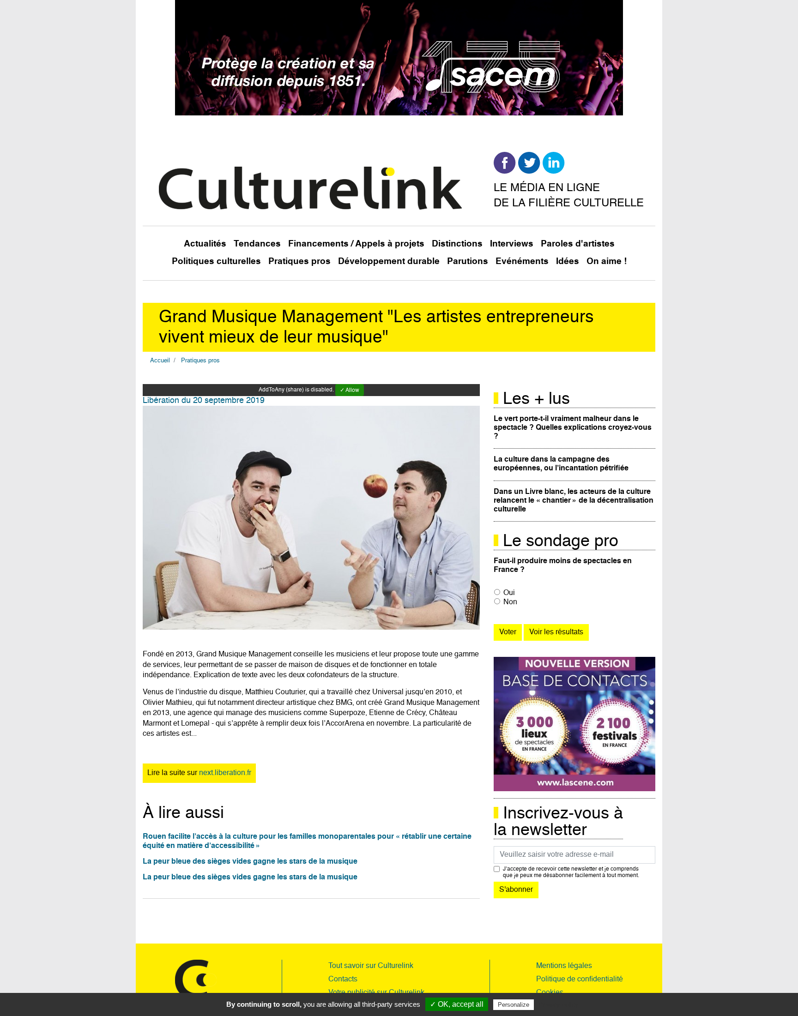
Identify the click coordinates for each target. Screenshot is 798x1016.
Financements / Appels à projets (356, 244)
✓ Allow (349, 390)
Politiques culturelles (216, 261)
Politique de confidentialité (579, 979)
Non (510, 602)
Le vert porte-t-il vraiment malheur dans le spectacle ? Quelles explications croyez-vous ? (573, 427)
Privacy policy (558, 1004)
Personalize (513, 1004)
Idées (567, 261)
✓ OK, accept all (457, 1004)
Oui (509, 593)
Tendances (257, 244)
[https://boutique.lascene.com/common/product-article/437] (574, 724)
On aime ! (606, 261)
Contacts (342, 979)
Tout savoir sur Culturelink (370, 966)
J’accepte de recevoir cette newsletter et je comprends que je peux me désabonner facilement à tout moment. (571, 872)
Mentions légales (564, 966)
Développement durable (389, 261)
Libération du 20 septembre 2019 (204, 401)
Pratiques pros (299, 261)
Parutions (467, 261)
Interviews (511, 244)
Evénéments (522, 261)
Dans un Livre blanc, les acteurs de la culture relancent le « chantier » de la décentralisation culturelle (573, 500)
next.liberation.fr (225, 773)
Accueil (160, 361)
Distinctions (457, 244)
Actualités (205, 244)
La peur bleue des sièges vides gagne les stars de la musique (250, 862)
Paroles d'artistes (578, 244)
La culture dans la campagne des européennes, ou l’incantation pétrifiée (561, 464)
